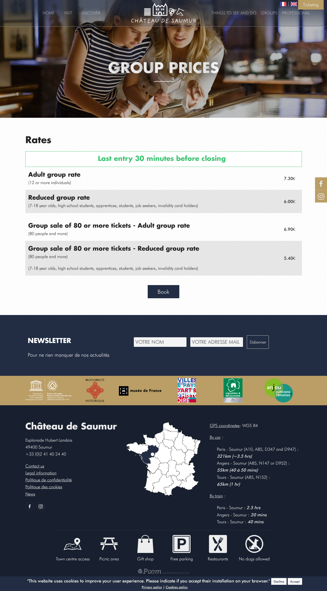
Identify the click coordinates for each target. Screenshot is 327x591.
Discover (91, 13)
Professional (296, 13)
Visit (68, 13)
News (30, 493)
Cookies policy (177, 587)
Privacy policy (152, 587)
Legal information (40, 472)
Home (49, 13)
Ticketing (311, 4)
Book (163, 291)
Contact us (34, 465)
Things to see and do (233, 13)
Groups (269, 13)
